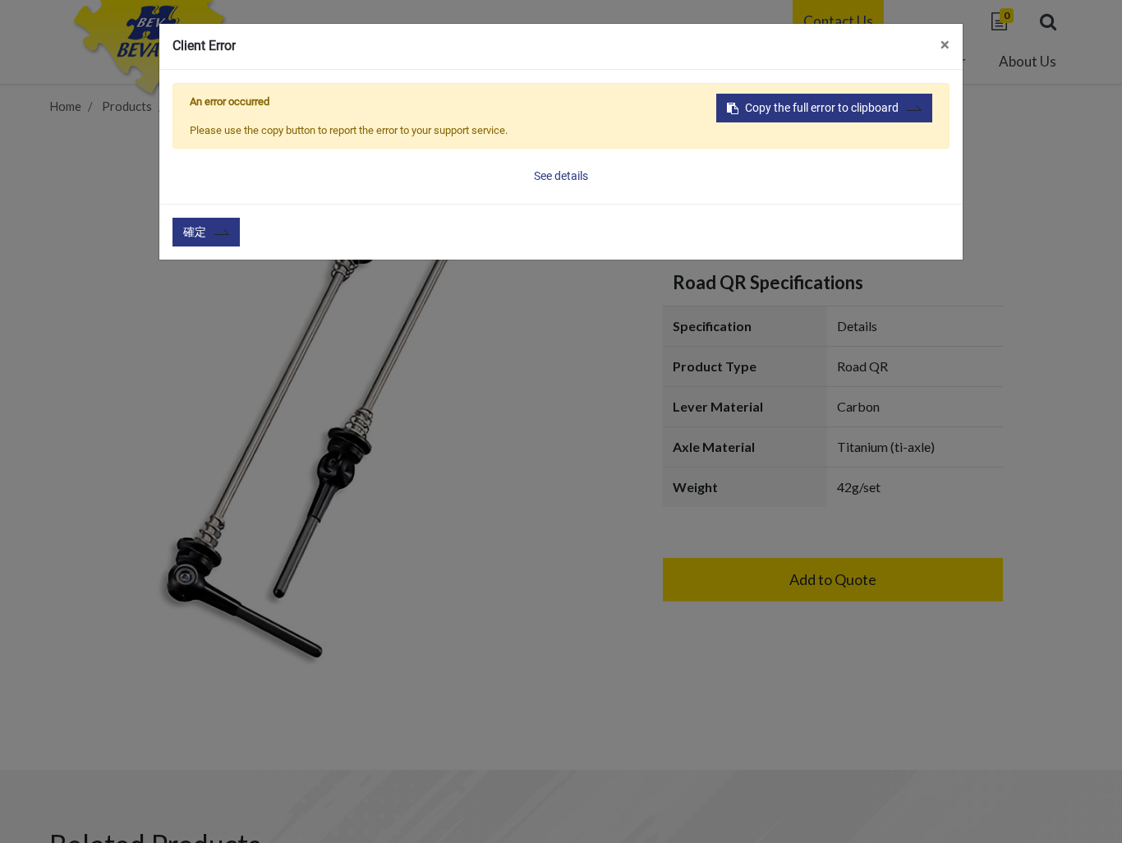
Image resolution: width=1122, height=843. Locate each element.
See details (561, 175)
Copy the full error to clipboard (822, 107)
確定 (194, 231)
